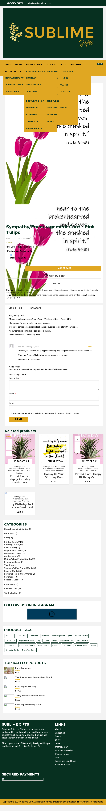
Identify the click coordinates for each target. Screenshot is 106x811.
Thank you (9, 565)
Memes (50, 121)
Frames (64, 85)
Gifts (63, 65)
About (18, 65)
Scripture (90, 295)
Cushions (68, 71)
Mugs (65, 78)
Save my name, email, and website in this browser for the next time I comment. (45, 413)
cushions (45, 636)
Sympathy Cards (23, 292)
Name (12, 394)
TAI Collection (13, 71)
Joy (38, 640)
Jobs (57, 743)
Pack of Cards (13, 471)
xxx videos (35, 359)
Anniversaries (34, 128)
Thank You (32, 121)
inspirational (10, 640)
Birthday (31, 78)
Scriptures (53, 101)
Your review (15, 378)
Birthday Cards (19, 467)
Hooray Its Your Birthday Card (54, 476)
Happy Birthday (81, 636)
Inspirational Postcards (19, 78)
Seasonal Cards (11, 580)
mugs (54, 640)
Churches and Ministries (16, 529)
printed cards (79, 295)
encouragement (34, 295)
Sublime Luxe (11, 588)
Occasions (32, 108)
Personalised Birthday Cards (18, 574)
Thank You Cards (28, 650)
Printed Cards (34, 65)
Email (12, 403)
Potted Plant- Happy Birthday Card (88, 476)
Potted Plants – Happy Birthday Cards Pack (20, 479)
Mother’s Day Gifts (64, 750)
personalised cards (27, 645)
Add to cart (64, 268)
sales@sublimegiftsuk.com (39, 3)
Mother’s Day (61, 747)
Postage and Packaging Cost (20, 251)
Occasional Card (66, 295)
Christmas (75, 65)
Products (94, 290)
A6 (13, 295)
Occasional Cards (57, 108)
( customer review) (23, 238)
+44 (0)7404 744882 (14, 3)
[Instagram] (52, 614)
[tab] (15, 308)
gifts (70, 636)
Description (15, 308)
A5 (7, 636)
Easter (58, 739)
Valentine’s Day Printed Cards (18, 568)
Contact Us (60, 736)
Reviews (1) (35, 308)
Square (93, 645)
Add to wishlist (57, 276)
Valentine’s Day (62, 764)
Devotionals (12, 91)
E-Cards (51, 65)
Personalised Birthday (39, 71)
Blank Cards (23, 290)
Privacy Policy (62, 754)
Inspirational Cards (52, 290)
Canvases (65, 92)
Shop (57, 757)
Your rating (14, 374)
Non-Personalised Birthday (19, 469)
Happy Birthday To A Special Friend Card (19, 506)
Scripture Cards (14, 85)
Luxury (46, 640)
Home (8, 65)
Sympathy (31, 114)
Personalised (33, 85)
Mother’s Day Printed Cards (17, 559)
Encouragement (35, 101)
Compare (55, 283)
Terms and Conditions (65, 761)
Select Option (21, 461)
